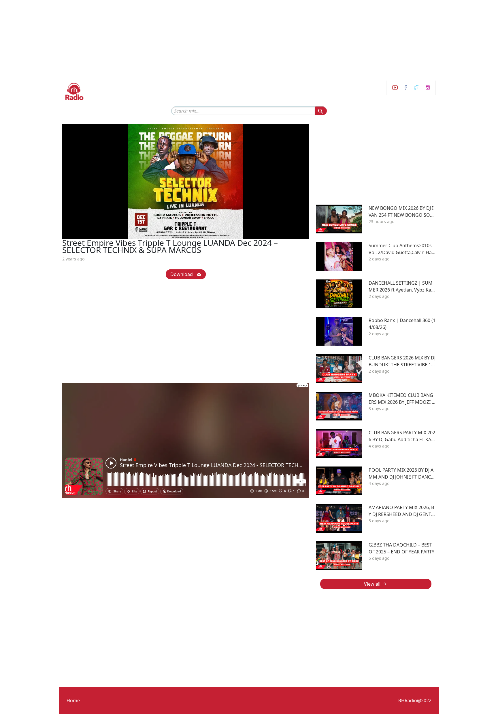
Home (73, 700)
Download (182, 274)
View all (372, 584)
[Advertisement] (173, 40)
